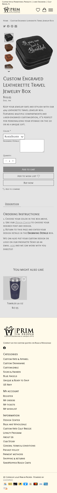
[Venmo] (25, 484)
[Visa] (41, 484)
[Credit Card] (5, 484)
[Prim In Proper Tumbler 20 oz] (15, 288)
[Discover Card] (5, 488)
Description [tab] (12, 203)
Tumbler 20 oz (15, 303)
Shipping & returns (14, 458)
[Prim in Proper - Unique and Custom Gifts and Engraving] (12, 10)
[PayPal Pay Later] (20, 484)
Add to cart (28, 169)
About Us (8, 437)
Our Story (9, 441)
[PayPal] (10, 484)
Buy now (28, 182)
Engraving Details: (11, 141)
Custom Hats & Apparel (15, 359)
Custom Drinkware (14, 363)
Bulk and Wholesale (15, 424)
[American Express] (46, 484)
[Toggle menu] (51, 10)
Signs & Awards (12, 371)
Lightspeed (8, 479)
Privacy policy (11, 449)
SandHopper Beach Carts (17, 462)
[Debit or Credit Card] (15, 484)
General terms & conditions (19, 445)
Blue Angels (10, 376)
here (12, 245)
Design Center (23, 222)
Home (5, 20)
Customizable (11, 367)
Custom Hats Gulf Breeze (17, 428)
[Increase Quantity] (13, 161)
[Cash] (30, 484)
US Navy (7, 384)
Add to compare (13, 189)
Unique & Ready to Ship (16, 380)
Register (8, 395)
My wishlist (10, 408)
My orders (9, 400)
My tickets (9, 404)
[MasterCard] (36, 484)
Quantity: (7, 155)
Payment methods (13, 454)
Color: (7, 131)
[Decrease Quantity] (6, 161)
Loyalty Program (12, 432)
